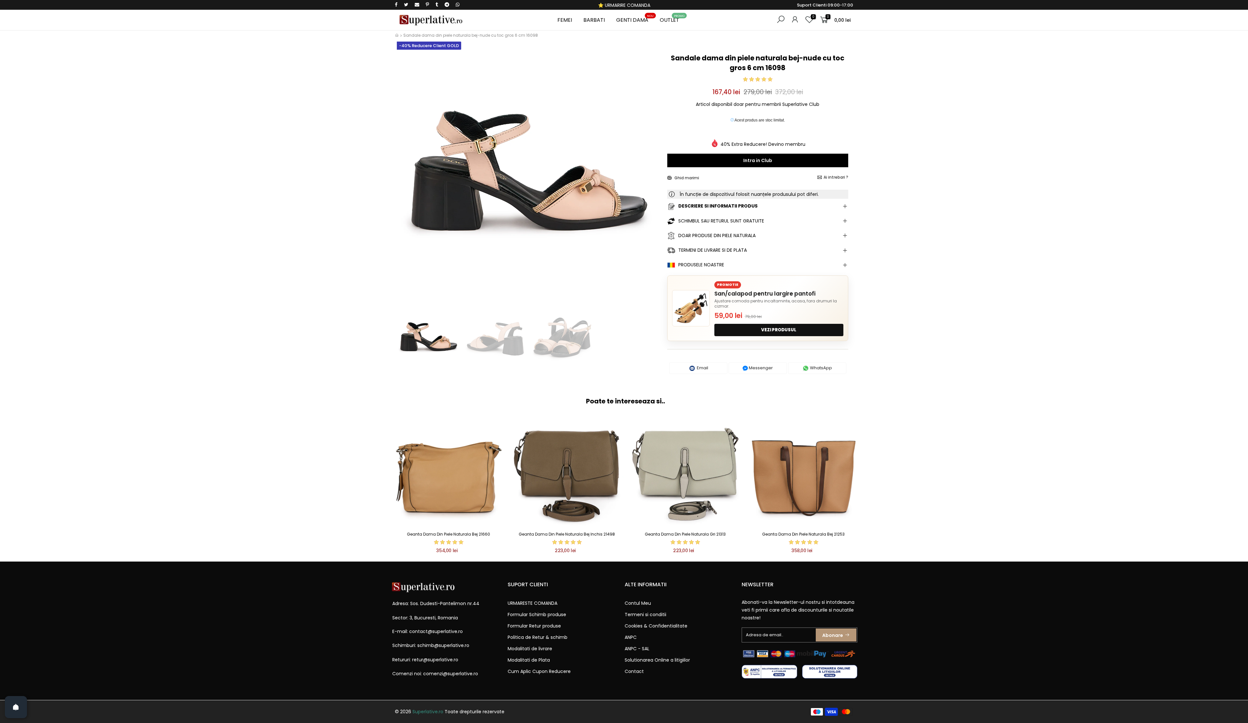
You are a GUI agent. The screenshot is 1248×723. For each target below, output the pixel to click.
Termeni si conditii (645, 614)
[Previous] (405, 177)
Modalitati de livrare (530, 648)
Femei (564, 20)
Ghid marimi (686, 178)
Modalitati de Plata (529, 660)
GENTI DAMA (635, 19)
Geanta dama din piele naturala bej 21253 (803, 534)
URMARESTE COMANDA (532, 603)
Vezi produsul (778, 330)
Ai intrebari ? (836, 177)
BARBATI (594, 20)
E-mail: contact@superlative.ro (427, 631)
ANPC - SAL (637, 648)
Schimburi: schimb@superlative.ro (430, 645)
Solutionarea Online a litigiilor (657, 660)
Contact (634, 671)
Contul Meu (638, 603)
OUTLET (672, 19)
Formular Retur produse (534, 626)
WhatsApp (820, 368)
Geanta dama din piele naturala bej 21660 (448, 534)
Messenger (760, 368)
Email (702, 368)
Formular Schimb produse (537, 614)
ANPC (631, 637)
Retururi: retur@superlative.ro (425, 659)
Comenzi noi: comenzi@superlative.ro (435, 673)
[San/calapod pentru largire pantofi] (691, 308)
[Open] (16, 707)
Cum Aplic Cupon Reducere (539, 671)
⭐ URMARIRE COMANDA (624, 5)
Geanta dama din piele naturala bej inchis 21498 (567, 534)
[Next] (651, 177)
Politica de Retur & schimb (537, 637)
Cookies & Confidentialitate (656, 626)
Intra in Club (757, 160)
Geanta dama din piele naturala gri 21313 (685, 534)
